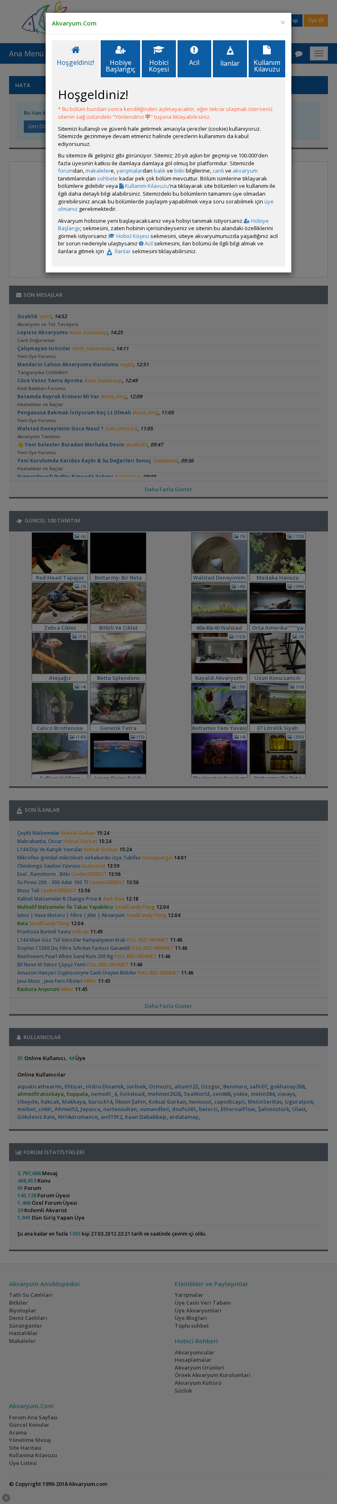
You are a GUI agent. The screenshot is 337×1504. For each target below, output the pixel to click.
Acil (148, 243)
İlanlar (122, 251)
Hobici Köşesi (132, 236)
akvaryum (245, 170)
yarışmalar (129, 170)
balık (160, 170)
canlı (218, 170)
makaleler (98, 170)
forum (65, 170)
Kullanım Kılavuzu (146, 185)
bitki (179, 170)
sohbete (107, 178)
